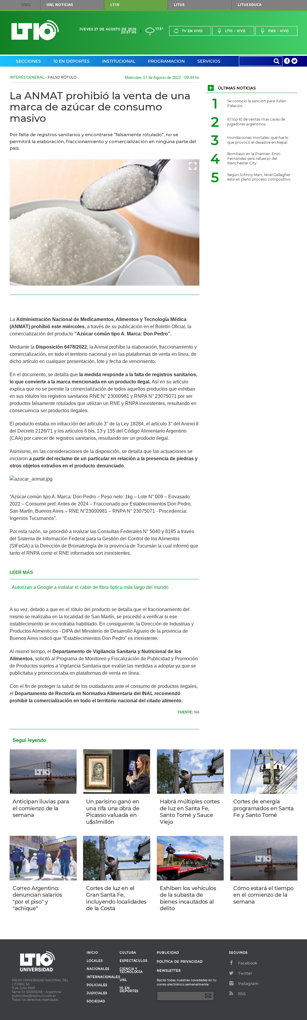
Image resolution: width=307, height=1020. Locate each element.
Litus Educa (249, 4)
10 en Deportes (71, 61)
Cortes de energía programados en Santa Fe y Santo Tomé (263, 808)
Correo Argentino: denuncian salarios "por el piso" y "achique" (37, 898)
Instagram (248, 983)
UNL (26, 5)
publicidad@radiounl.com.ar (34, 996)
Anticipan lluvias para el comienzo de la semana (41, 808)
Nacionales (98, 969)
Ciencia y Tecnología (131, 971)
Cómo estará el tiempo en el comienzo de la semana (263, 895)
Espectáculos (134, 960)
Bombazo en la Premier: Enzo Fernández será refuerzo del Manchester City (254, 158)
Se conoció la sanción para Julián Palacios (256, 103)
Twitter (245, 973)
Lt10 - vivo (235, 31)
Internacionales (101, 977)
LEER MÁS (21, 572)
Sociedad (96, 1001)
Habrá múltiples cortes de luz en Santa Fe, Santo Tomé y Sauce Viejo (190, 811)
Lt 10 (35, 30)
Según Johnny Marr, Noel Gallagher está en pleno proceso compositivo (259, 177)
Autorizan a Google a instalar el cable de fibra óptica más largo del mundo (90, 587)
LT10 (114, 4)
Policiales (97, 985)
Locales (95, 960)
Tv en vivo (192, 31)
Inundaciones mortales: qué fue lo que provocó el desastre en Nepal (257, 140)
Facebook (247, 963)
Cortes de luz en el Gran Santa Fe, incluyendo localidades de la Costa (116, 898)
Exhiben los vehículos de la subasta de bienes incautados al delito (188, 898)
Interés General (27, 77)
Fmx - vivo (278, 31)
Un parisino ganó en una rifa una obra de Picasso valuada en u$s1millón (112, 811)
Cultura (128, 952)
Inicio (92, 952)
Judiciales (97, 993)
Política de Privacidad (180, 962)
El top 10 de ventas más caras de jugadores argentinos (256, 121)
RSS (242, 993)
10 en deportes (129, 990)
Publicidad (168, 953)
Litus (179, 4)
